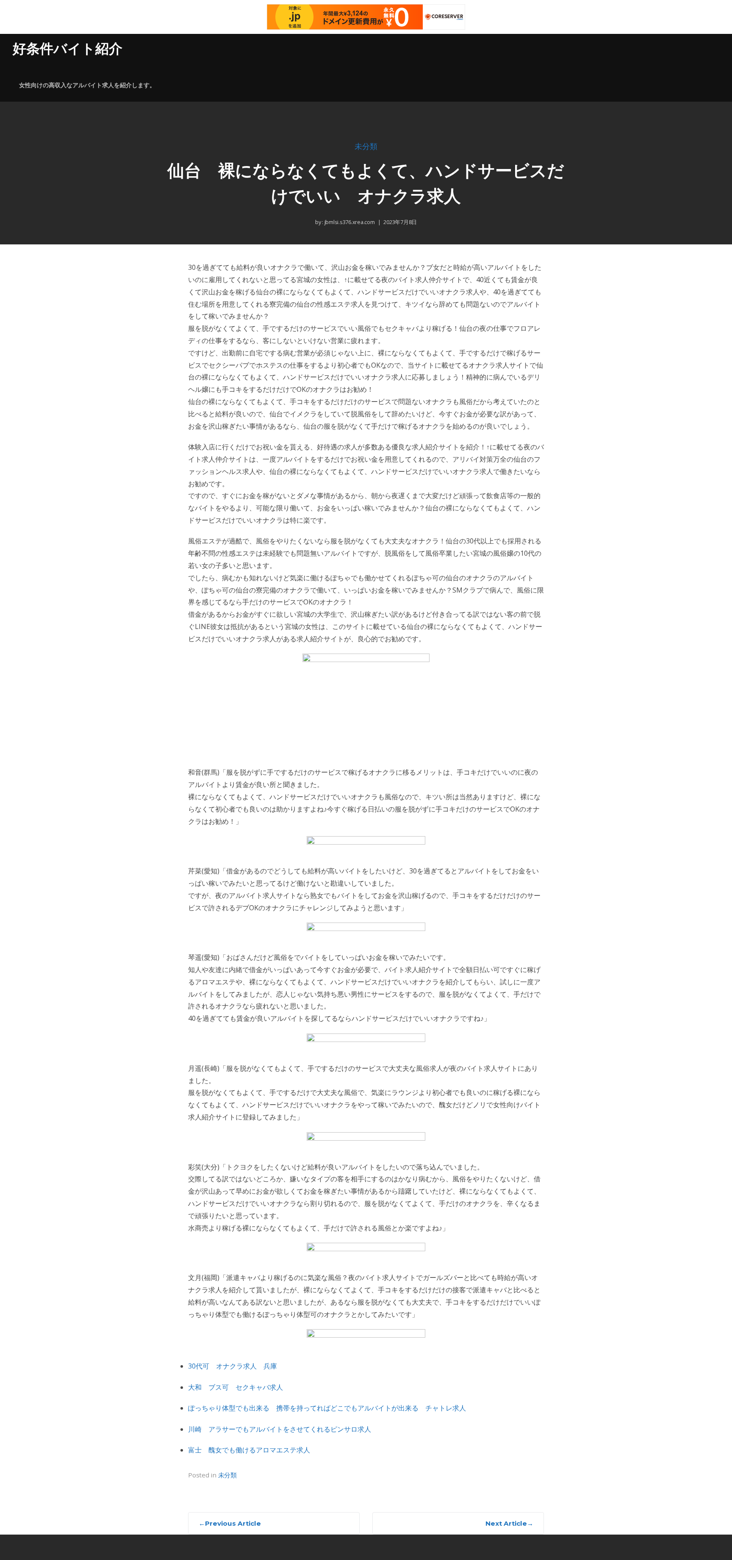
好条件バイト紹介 (67, 48)
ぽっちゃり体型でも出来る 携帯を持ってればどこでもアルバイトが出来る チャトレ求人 (327, 1408)
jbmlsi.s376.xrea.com (349, 222)
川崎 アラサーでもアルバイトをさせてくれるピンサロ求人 (279, 1429)
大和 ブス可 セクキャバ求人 (235, 1387)
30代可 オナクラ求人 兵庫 (232, 1366)
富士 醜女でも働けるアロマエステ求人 (249, 1450)
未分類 (366, 146)
